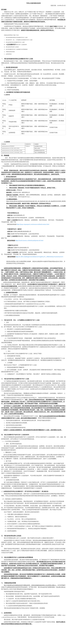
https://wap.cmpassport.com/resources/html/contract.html (33, 224)
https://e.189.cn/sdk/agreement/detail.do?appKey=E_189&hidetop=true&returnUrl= (39, 256)
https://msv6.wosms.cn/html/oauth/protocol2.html (29, 240)
